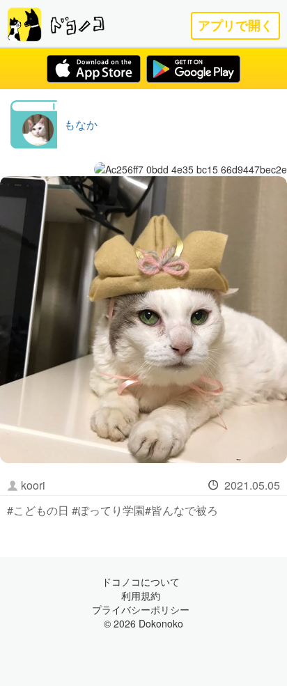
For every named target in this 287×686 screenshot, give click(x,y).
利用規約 (140, 595)
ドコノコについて (141, 581)
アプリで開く (235, 25)
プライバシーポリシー (140, 609)
